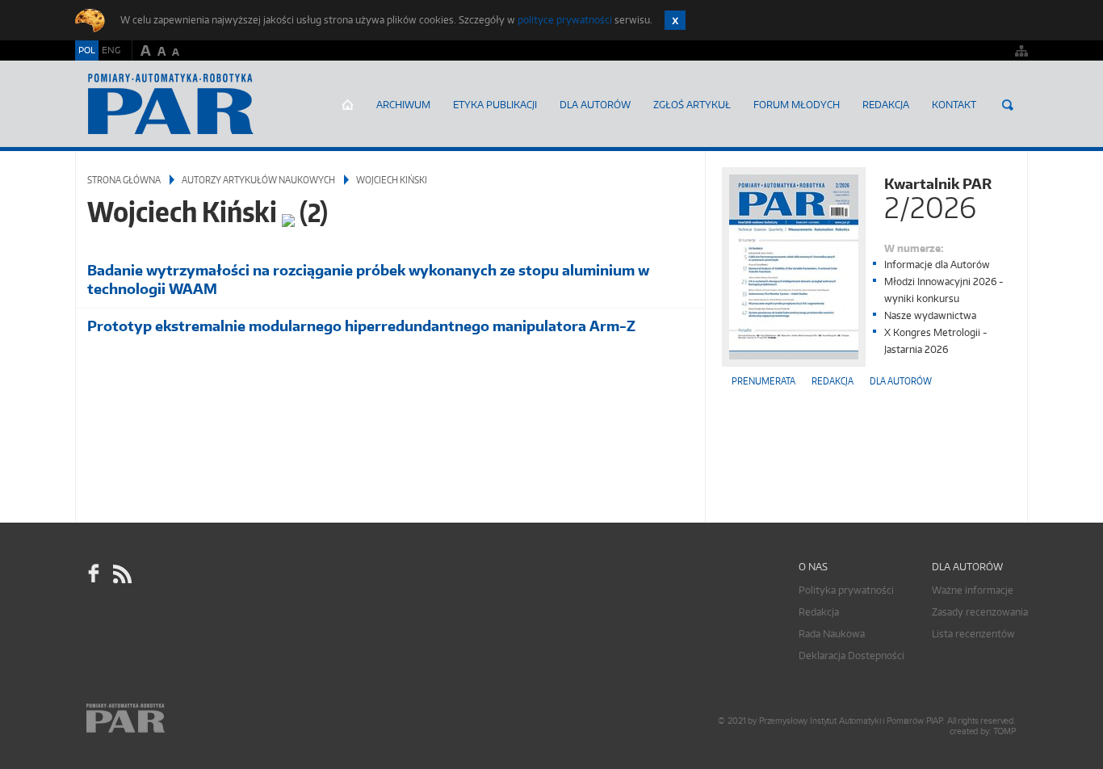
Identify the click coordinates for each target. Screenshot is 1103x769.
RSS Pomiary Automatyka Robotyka (121, 573)
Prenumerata (763, 381)
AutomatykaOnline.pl (171, 104)
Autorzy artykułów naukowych (258, 180)
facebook (94, 573)
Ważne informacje (972, 590)
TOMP (1004, 731)
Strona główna (347, 105)
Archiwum (403, 105)
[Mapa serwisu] (1021, 50)
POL (86, 50)
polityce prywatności (565, 20)
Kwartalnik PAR (938, 196)
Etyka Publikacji (495, 105)
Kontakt (954, 105)
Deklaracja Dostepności (851, 655)
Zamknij (675, 20)
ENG (111, 50)
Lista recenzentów (973, 634)
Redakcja (885, 105)
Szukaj (1008, 105)
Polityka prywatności (846, 590)
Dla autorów (595, 105)
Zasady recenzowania (980, 612)
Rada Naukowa (832, 634)
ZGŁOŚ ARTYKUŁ (692, 105)
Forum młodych (796, 105)
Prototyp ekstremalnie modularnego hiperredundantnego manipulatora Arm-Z (361, 325)
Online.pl (172, 718)
